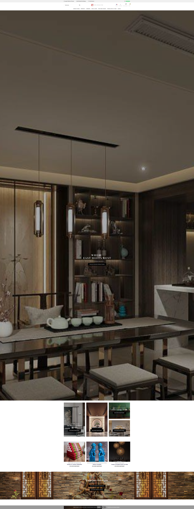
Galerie (119, 8)
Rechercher (79, 5)
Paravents (83, 8)
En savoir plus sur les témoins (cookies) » (113, 507)
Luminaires (88, 8)
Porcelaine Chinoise (102, 8)
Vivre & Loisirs (94, 8)
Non (103, 507)
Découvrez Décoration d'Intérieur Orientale (97, 264)
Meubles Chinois (76, 8)
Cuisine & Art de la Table (112, 8)
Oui (98, 507)
